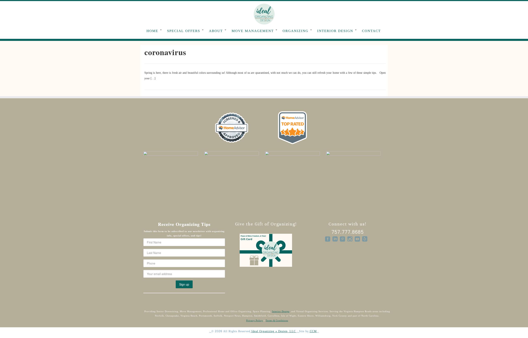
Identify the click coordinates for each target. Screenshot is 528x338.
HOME (153, 31)
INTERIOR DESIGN (336, 31)
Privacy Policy (254, 321)
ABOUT (216, 31)
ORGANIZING (296, 31)
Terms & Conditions (277, 321)
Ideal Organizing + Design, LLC (273, 331)
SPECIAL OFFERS (184, 31)
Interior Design (281, 311)
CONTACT (371, 31)
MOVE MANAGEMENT (253, 31)
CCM (313, 331)
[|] (264, 14)
